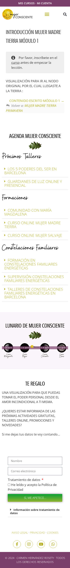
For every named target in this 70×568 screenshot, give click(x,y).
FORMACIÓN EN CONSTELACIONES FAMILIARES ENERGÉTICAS (30, 264)
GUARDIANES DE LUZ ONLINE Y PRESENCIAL (33, 183)
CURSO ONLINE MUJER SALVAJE (35, 235)
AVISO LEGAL (20, 532)
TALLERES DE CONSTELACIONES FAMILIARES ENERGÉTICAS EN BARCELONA (33, 293)
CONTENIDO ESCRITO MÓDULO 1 (35, 100)
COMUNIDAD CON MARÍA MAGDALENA (28, 212)
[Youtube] (41, 544)
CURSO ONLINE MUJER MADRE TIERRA (32, 224)
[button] (47, 14)
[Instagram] (29, 544)
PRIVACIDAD (37, 532)
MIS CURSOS (26, 3)
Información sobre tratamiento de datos (35, 511)
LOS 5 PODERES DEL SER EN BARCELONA (30, 170)
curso (15, 62)
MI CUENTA (44, 3)
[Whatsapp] (53, 544)
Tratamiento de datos (24, 479)
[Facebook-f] (17, 544)
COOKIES (53, 532)
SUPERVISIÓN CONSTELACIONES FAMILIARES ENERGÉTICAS (34, 278)
